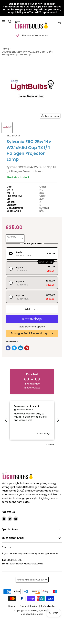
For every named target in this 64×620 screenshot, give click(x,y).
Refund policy (48, 606)
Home (5, 48)
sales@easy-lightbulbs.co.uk (26, 563)
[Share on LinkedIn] (20, 347)
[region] (32, 420)
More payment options (32, 326)
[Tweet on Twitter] (14, 347)
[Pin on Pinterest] (26, 347)
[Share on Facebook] (8, 347)
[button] (6, 420)
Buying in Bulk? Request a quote (32, 333)
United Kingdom (30, 579)
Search (12, 606)
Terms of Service (29, 606)
